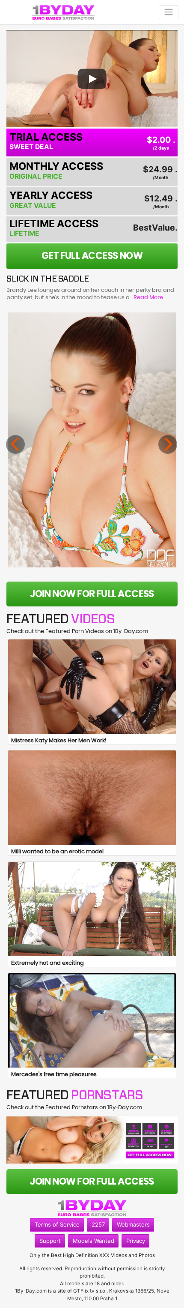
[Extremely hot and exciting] (92, 909)
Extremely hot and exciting (47, 963)
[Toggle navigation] (168, 12)
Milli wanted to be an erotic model (57, 852)
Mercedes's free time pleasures (54, 1074)
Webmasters (133, 1224)
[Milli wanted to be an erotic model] (92, 797)
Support (50, 1240)
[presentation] (15, 444)
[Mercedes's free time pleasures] (92, 1020)
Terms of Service (57, 1224)
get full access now (92, 256)
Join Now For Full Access (92, 594)
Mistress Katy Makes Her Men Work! (59, 741)
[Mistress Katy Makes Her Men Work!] (92, 686)
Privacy (135, 1240)
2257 (98, 1224)
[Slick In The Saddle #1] (92, 439)
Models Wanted (93, 1240)
